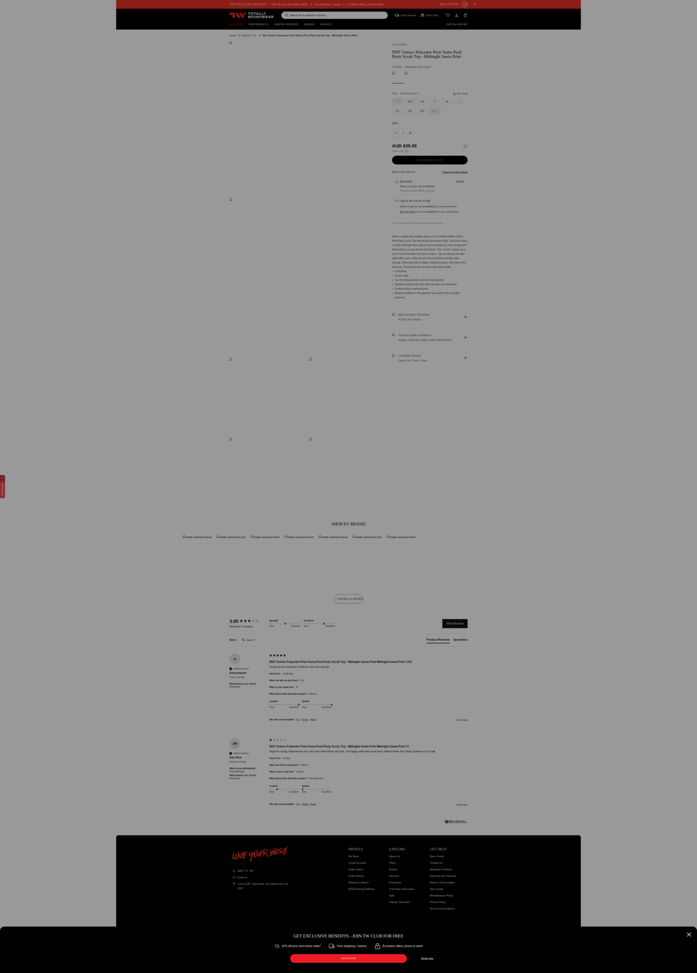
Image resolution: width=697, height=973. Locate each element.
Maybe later (427, 958)
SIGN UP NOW (348, 958)
